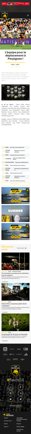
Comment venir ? (8, 420)
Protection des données (20, 430)
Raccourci (19, 423)
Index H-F (6, 426)
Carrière (6, 423)
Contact (6, 418)
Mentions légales (20, 426)
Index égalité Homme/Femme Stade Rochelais (22, 419)
